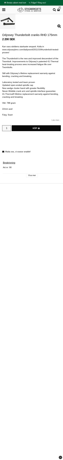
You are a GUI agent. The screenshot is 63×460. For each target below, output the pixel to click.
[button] (59, 9)
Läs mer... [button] (56, 120)
